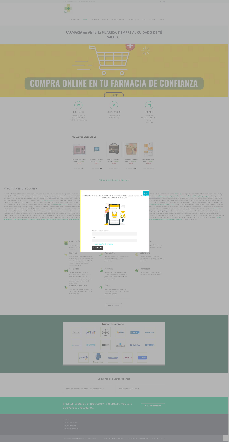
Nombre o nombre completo (100, 231)
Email (93, 237)
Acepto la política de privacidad (103, 244)
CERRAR (146, 193)
